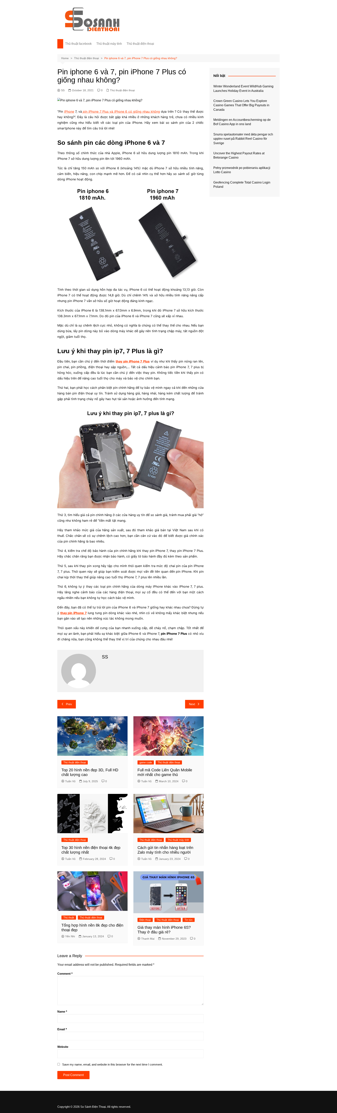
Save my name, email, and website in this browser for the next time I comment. (112, 1064)
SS (63, 90)
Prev (69, 704)
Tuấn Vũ (70, 781)
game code (145, 762)
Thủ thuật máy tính (109, 43)
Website (62, 1046)
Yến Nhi (70, 936)
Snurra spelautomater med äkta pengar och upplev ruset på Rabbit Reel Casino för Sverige (243, 139)
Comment (65, 973)
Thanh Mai (147, 938)
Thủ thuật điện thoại (140, 43)
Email (62, 1029)
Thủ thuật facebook (78, 43)
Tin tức (188, 919)
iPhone (69, 111)
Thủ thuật (68, 917)
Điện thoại (145, 919)
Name (62, 1011)
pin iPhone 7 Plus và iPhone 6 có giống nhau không (121, 111)
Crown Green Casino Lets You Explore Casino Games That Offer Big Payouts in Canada (241, 105)
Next (192, 704)
